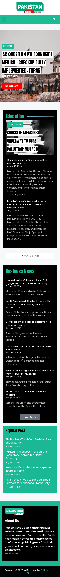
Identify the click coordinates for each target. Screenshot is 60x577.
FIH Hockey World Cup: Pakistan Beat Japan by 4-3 (29, 441)
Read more (11, 553)
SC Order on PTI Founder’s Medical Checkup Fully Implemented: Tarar (27, 62)
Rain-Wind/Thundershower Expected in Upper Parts (29, 469)
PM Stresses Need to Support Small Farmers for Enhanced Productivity (28, 481)
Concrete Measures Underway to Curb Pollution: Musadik (23, 141)
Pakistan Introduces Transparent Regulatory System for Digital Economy (26, 455)
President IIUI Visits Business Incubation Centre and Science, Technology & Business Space (27, 204)
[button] (4, 19)
